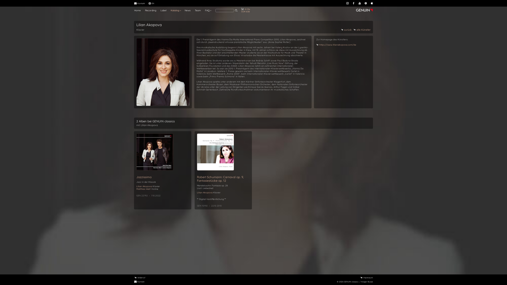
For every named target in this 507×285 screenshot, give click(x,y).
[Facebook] (353, 3)
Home (137, 10)
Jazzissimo (144, 177)
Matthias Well (147, 189)
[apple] (371, 3)
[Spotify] (365, 3)
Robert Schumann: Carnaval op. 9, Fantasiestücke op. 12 (220, 178)
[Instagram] (347, 3)
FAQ (207, 10)
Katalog (175, 10)
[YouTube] (359, 3)
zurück (348, 29)
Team (198, 10)
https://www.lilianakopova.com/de (337, 44)
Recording (150, 10)
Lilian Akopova (148, 186)
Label (163, 10)
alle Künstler (363, 29)
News (188, 10)
